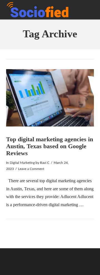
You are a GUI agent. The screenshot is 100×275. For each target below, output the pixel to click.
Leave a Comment (31, 169)
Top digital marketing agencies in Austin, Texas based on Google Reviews (49, 146)
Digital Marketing (22, 162)
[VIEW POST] (50, 97)
